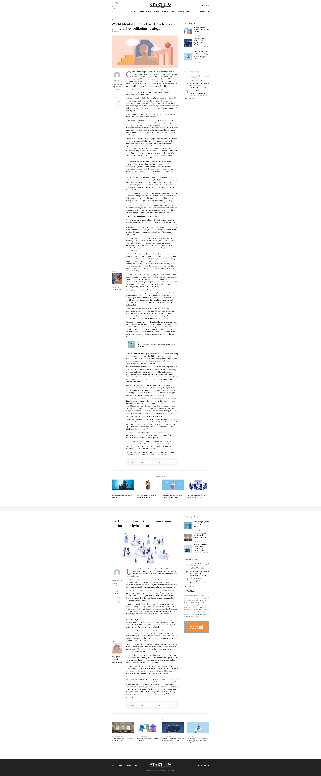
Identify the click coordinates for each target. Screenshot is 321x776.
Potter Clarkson (204, 609)
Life (113, 19)
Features (165, 493)
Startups (172, 736)
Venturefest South (190, 616)
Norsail (195, 607)
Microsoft (194, 605)
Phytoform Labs (188, 609)
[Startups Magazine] (161, 5)
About (113, 765)
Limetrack (187, 604)
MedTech (188, 605)
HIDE (197, 600)
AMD (198, 595)
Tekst (195, 612)
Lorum (202, 604)
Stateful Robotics (188, 612)
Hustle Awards (193, 602)
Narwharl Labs (201, 605)
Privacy (128, 765)
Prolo (186, 611)
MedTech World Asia (197, 80)
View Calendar (189, 98)
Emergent (206, 597)
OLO (204, 607)
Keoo (204, 602)
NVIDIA (200, 607)
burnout (142, 284)
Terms (135, 765)
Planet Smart (196, 609)
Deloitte (200, 597)
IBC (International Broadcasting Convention (198, 86)
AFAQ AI (186, 595)
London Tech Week (194, 604)
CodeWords (187, 597)
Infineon (199, 602)
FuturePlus (202, 598)
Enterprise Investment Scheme (191, 598)
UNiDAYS (201, 614)
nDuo (190, 607)
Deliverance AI (194, 597)
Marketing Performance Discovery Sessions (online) (199, 94)
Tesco (199, 612)
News (113, 517)
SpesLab (196, 611)
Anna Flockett (117, 80)
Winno (197, 616)
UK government (194, 614)
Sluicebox (191, 611)
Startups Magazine (204, 611)
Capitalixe (203, 595)
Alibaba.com (193, 595)
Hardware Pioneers (190, 600)
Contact (120, 765)
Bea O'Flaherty (117, 577)
